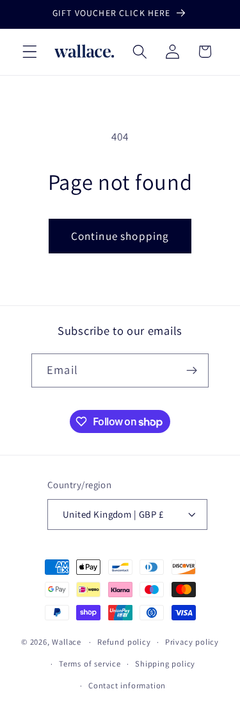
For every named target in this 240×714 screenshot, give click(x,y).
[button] (29, 51)
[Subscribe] (191, 370)
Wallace (66, 641)
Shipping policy (165, 663)
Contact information (127, 685)
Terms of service (90, 663)
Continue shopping (120, 235)
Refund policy (123, 641)
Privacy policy (192, 641)
